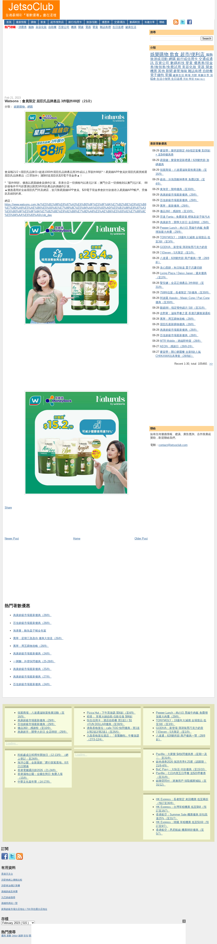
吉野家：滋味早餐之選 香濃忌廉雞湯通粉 (185, 313)
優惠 (4, 935)
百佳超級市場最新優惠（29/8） (179, 200)
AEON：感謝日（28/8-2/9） (177, 346)
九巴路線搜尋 (8, 897)
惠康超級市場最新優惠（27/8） (32, 676)
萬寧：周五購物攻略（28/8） (178, 318)
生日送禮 (118, 27)
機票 (74, 27)
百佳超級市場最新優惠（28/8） (179, 335)
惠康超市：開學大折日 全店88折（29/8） (185, 222)
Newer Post (12, 538)
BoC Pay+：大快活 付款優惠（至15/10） (181, 769)
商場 (188, 75)
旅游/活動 (91, 22)
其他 (162, 71)
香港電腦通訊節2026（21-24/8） (37, 770)
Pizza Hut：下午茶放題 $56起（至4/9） (111, 712)
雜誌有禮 (105, 27)
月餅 (194, 75)
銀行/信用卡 (75, 22)
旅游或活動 (159, 59)
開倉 (81, 27)
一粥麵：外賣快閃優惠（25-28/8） (34, 661)
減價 (20, 935)
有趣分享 (150, 22)
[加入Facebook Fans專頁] (189, 23)
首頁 (8, 22)
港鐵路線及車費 (9, 891)
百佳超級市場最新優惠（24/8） (32, 684)
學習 (192, 78)
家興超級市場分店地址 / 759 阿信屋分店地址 (24, 909)
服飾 (31, 27)
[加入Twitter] (182, 23)
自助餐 (52, 27)
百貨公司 (63, 27)
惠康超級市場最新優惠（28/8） (179, 329)
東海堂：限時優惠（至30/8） (178, 189)
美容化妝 (41, 27)
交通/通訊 (119, 22)
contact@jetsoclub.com (173, 445)
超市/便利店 (57, 22)
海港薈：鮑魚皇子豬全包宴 (29, 630)
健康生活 (130, 27)
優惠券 (106, 22)
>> (211, 363)
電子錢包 (157, 75)
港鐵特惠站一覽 (9, 903)
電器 (88, 27)
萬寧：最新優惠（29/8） (175, 205)
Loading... (12, 743)
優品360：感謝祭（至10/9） (177, 211)
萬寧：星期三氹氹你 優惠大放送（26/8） (38, 638)
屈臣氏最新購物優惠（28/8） (178, 324)
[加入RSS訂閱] (175, 23)
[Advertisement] (137, 9)
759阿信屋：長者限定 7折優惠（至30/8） (185, 292)
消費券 (22, 27)
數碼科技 (135, 22)
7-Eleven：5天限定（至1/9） (177, 252)
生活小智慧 (164, 78)
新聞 (169, 71)
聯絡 (161, 22)
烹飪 (186, 78)
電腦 (169, 75)
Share (8, 507)
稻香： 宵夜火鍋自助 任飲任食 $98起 (109, 716)
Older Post (141, 538)
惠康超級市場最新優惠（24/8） (32, 653)
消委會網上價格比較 (11, 879)
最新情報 (21, 22)
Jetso (15, 935)
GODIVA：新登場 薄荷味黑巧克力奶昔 (183, 247)
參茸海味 (180, 71)
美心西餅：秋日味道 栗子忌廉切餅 (181, 267)
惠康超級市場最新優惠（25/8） (32, 669)
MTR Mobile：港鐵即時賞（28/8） (181, 340)
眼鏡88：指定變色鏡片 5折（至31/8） (183, 307)
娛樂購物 (160, 54)
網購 (173, 59)
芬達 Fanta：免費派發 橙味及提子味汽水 (185, 216)
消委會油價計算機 (10, 885)
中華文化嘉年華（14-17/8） (34, 781)
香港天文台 (7, 874)
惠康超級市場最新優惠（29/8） (179, 194)
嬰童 (95, 27)
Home (76, 538)
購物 (33, 22)
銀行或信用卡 (188, 59)
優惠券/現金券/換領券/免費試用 (181, 65)
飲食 (43, 22)
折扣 (26, 935)
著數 (9, 935)
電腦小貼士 (200, 79)
